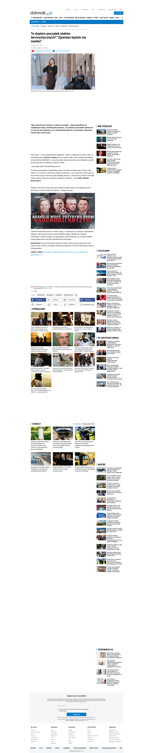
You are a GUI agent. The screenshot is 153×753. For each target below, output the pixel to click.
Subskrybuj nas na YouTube (42, 51)
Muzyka (71, 741)
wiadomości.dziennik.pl (42, 29)
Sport (52, 737)
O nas (41, 748)
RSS (121, 748)
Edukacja (71, 734)
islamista (50, 295)
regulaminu (78, 709)
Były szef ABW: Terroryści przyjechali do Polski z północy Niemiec (62, 349)
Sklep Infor (33, 741)
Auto (52, 730)
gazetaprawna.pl (113, 9)
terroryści (41, 295)
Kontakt (33, 748)
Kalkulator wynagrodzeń (115, 741)
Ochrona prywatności (79, 748)
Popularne (77, 424)
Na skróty (34, 727)
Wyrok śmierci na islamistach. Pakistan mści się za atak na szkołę (83, 329)
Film (70, 739)
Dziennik (33, 29)
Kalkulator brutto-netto (115, 739)
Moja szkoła (72, 735)
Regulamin (66, 748)
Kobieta (70, 730)
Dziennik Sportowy (74, 26)
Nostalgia (43, 26)
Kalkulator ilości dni (114, 732)
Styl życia (89, 741)
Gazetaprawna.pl (35, 732)
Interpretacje (34, 739)
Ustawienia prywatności (109, 748)
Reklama (49, 748)
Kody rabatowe (72, 732)
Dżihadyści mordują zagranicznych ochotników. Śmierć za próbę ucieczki (39, 349)
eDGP (32, 734)
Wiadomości (35, 22)
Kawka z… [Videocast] (61, 26)
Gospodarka (54, 734)
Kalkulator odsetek (113, 737)
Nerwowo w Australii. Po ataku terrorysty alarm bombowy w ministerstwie (83, 369)
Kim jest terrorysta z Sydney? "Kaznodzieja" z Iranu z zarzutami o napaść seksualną (40, 369)
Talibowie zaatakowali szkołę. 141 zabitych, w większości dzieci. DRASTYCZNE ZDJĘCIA (84, 349)
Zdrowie (53, 739)
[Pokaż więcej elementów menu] (122, 18)
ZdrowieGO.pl (101, 9)
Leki (88, 734)
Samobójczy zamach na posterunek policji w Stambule (62, 328)
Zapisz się (76, 714)
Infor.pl (32, 730)
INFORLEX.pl (85, 9)
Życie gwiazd (72, 737)
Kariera (57, 748)
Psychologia (90, 739)
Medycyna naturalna (92, 735)
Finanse (89, 732)
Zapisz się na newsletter (62, 51)
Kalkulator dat (112, 730)
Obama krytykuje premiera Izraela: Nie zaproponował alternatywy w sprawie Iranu (39, 329)
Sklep (120, 9)
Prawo (89, 730)
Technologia (54, 732)
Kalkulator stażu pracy (114, 734)
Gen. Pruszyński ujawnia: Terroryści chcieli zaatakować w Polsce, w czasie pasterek (41, 390)
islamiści (59, 295)
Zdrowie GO (50, 26)
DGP (93, 9)
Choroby (89, 737)
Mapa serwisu (94, 748)
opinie (51, 29)
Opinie (44, 22)
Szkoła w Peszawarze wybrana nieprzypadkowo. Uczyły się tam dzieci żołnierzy (63, 369)
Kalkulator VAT (113, 735)
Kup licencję (48, 288)
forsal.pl (76, 9)
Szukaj (119, 13)
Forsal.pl (33, 735)
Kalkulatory (112, 727)
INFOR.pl (68, 9)
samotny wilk (68, 295)
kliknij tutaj (85, 720)
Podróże (53, 741)
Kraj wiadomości (89, 424)
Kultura (70, 743)
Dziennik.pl (54, 727)
